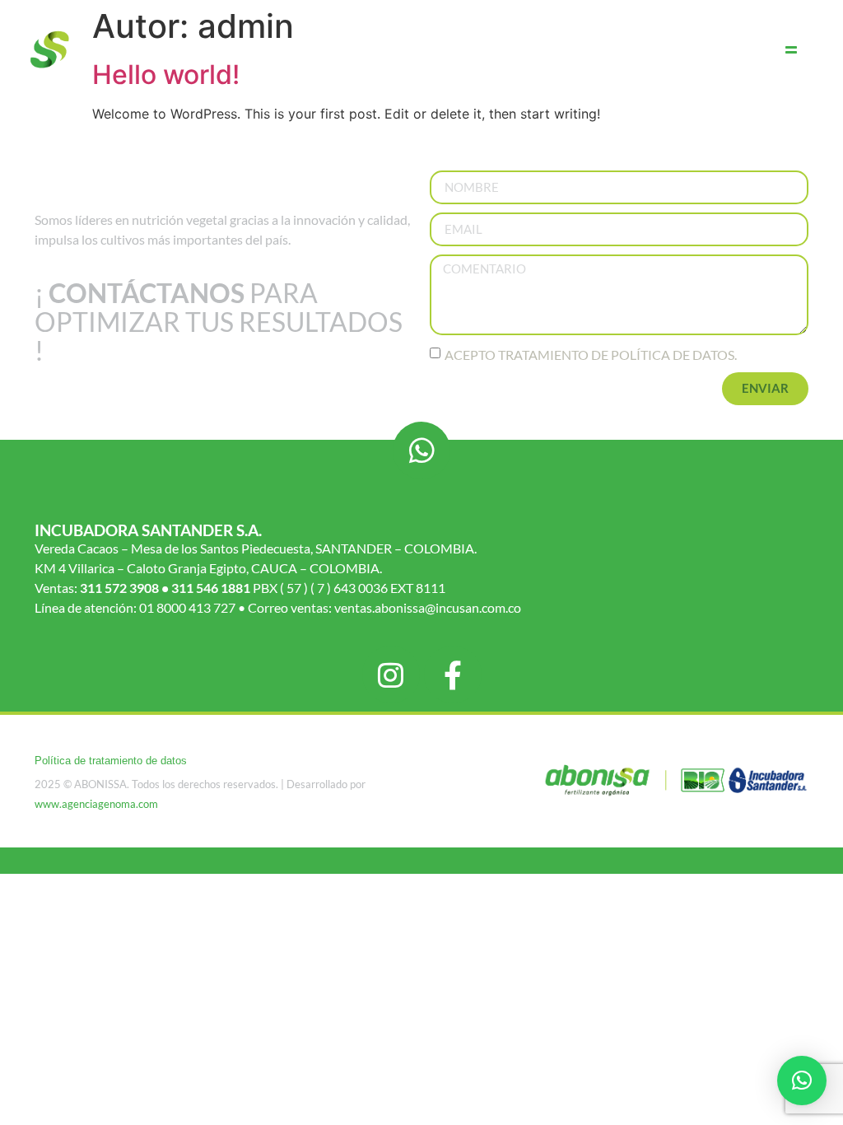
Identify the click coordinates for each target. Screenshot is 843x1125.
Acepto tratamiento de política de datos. (591, 354)
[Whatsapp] (421, 450)
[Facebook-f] (453, 674)
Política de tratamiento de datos (111, 760)
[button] (802, 1080)
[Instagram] (391, 674)
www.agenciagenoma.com (96, 803)
